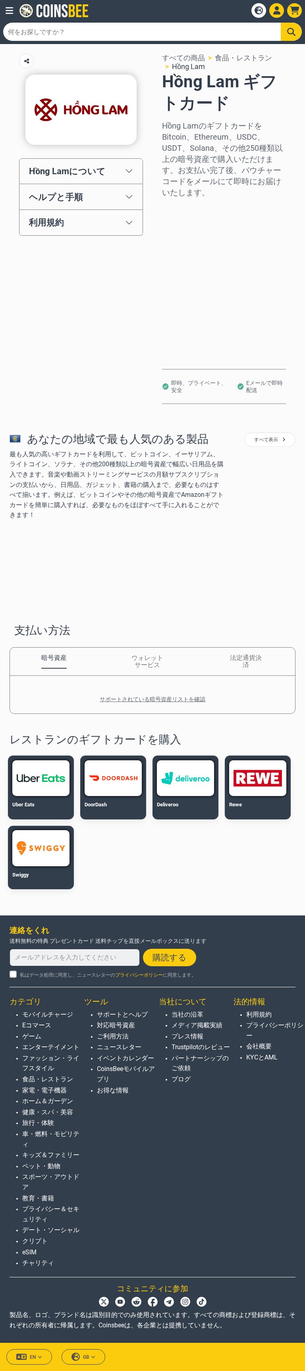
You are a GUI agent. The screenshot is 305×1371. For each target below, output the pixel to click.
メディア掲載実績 (197, 1025)
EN (33, 1357)
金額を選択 (180, 243)
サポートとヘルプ (122, 1014)
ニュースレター (119, 1047)
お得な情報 (113, 1090)
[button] (9, 10)
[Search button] (291, 32)
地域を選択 (180, 209)
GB (86, 1357)
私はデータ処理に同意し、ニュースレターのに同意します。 (108, 975)
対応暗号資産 (116, 1025)
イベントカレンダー (125, 1058)
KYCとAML (262, 1057)
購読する (169, 957)
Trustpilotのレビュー (201, 1047)
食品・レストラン (243, 58)
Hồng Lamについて (67, 171)
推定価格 (176, 277)
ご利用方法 (113, 1036)
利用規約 (46, 222)
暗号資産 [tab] (54, 657)
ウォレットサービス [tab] (147, 661)
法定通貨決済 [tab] (246, 661)
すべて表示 (266, 439)
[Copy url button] (26, 61)
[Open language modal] (258, 10)
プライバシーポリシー (139, 975)
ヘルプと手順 (56, 197)
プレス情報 (187, 1036)
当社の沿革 (187, 1014)
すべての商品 (183, 58)
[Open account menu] (276, 10)
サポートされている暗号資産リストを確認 (152, 699)
